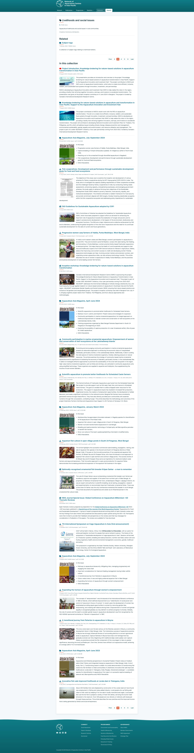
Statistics (89, 10)
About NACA (123, 727)
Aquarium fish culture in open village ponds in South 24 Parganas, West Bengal (95, 441)
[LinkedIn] (63, 732)
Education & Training (106, 742)
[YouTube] (57, 732)
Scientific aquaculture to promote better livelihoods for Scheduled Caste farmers (96, 374)
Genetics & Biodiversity (107, 733)
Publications (68, 10)
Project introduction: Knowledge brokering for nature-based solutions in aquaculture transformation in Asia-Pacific (96, 69)
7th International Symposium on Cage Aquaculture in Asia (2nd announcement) (95, 524)
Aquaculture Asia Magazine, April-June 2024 (81, 301)
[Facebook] (60, 732)
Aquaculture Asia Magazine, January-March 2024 (83, 407)
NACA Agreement (125, 733)
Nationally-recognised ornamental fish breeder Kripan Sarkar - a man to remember (97, 469)
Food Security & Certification (109, 736)
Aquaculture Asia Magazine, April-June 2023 (81, 651)
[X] (65, 732)
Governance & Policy (106, 744)
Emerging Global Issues (107, 739)
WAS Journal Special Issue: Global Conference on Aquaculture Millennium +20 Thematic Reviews (93, 499)
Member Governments (126, 730)
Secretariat (84, 736)
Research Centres (86, 733)
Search (109, 10)
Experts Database (86, 730)
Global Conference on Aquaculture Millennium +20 (111, 507)
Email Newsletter (85, 727)
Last (132, 59)
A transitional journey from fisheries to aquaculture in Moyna (87, 620)
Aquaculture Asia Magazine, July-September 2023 (83, 556)
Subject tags (67, 43)
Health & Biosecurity (106, 730)
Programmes (79, 10)
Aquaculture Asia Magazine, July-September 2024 (83, 138)
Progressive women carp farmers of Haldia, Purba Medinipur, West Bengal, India (95, 233)
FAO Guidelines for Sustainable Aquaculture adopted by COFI (88, 206)
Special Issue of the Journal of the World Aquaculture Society (99, 509)
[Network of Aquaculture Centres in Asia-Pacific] (67, 727)
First (110, 59)
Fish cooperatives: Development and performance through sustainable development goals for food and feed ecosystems (96, 170)
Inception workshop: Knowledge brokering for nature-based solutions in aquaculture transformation (96, 267)
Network (59, 10)
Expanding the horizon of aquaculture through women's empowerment (92, 590)
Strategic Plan (124, 736)
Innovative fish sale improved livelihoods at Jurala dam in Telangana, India (93, 681)
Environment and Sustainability (109, 727)
